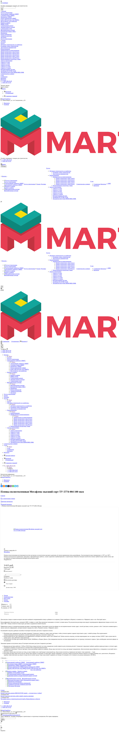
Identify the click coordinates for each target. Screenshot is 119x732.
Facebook (6, 104)
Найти (2, 719)
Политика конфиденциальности (11, 715)
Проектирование (15, 413)
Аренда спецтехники (16, 430)
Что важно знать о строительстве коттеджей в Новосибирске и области (20, 699)
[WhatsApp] (13, 486)
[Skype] (15, 486)
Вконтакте (7, 103)
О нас (8, 448)
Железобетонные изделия (17, 385)
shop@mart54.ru (6, 99)
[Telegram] (17, 486)
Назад (10, 356)
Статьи (3, 690)
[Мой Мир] (6, 486)
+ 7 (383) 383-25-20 (6, 81)
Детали (6, 595)
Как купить (7, 598)
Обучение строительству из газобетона (21, 406)
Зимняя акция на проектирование (23, 417)
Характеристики (8, 597)
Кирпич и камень (15, 375)
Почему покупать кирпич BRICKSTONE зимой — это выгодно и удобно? (21, 693)
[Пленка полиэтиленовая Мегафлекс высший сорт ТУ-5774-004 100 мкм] (29, 530)
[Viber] (11, 486)
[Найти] (2, 9)
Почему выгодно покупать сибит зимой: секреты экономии (17, 696)
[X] (8, 486)
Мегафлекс (7, 552)
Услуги (9, 401)
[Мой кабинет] (1, 288)
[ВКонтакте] (2, 486)
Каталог (9, 357)
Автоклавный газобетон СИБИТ (19, 363)
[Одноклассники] (4, 486)
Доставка (6, 601)
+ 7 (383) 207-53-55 (6, 82)
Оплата (6, 600)
